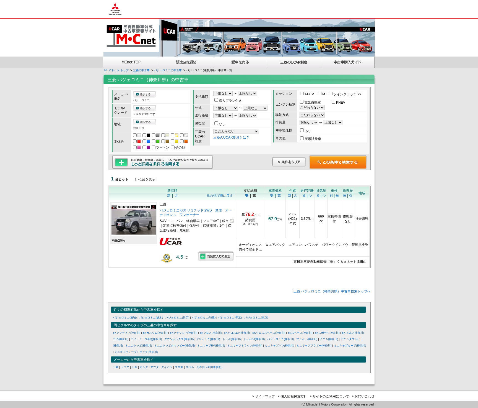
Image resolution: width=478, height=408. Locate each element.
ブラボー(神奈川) (306, 339)
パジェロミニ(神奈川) (280, 339)
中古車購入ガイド (348, 62)
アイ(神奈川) (120, 339)
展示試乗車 (313, 139)
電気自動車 (313, 102)
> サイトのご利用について (329, 396)
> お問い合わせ (363, 396)
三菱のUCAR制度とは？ (231, 137)
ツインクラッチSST (348, 94)
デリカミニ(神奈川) (208, 339)
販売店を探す (186, 62)
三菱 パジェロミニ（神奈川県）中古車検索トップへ (332, 291)
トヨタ (125, 367)
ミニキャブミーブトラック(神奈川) (136, 351)
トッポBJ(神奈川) (254, 339)
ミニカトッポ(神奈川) (138, 345)
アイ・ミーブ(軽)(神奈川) (146, 339)
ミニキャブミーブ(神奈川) (350, 345)
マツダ (154, 367)
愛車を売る (240, 62)
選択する (145, 94)
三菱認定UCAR (294, 62)
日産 (134, 367)
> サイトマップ (263, 396)
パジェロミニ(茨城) (125, 317)
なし (222, 124)
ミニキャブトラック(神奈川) (244, 345)
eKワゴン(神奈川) (353, 332)
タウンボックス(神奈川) (179, 339)
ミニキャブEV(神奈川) (211, 345)
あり (308, 131)
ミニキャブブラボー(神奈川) (314, 345)
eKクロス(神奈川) (211, 332)
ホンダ (144, 367)
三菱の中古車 (141, 70)
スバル (190, 367)
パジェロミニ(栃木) (151, 317)
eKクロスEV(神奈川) (237, 332)
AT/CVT (311, 94)
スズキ (179, 367)
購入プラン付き (230, 101)
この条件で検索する (338, 162)
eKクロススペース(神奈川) (268, 332)
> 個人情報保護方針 (292, 396)
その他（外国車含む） (210, 367)
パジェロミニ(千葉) (230, 317)
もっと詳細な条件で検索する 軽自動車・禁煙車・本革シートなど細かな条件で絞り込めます (162, 162)
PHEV (340, 102)
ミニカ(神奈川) (329, 339)
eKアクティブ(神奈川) (126, 332)
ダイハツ (166, 367)
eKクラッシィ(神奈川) (183, 332)
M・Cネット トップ (116, 70)
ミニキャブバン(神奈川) (279, 345)
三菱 (115, 367)
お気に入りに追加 (216, 256)
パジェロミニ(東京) (256, 317)
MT (325, 94)
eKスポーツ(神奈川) (327, 332)
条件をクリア (289, 162)
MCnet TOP (131, 62)
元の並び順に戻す (219, 196)
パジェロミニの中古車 (168, 70)
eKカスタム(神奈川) (155, 332)
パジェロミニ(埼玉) (203, 317)
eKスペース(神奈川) (300, 332)
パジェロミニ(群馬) (177, 317)
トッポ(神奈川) (231, 339)
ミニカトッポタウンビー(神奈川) (174, 345)
